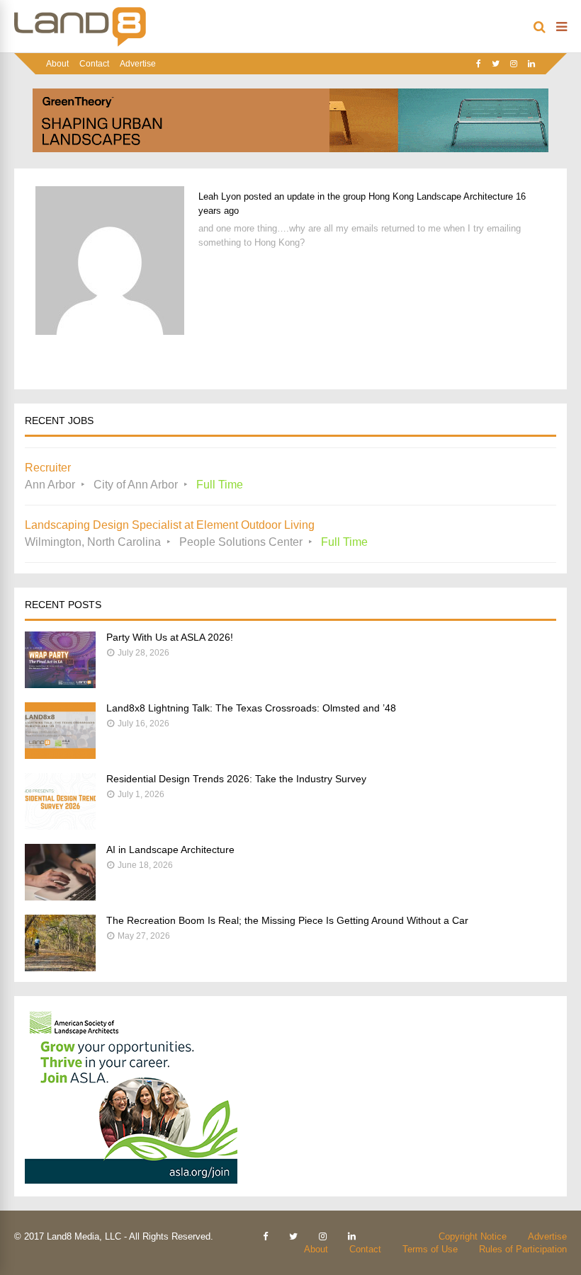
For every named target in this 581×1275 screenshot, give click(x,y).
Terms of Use (430, 1249)
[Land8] (80, 44)
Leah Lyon (219, 196)
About (57, 64)
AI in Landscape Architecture (170, 849)
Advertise (138, 64)
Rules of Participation (523, 1249)
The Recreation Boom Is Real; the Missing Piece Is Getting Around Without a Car (287, 920)
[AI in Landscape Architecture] (60, 897)
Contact (94, 64)
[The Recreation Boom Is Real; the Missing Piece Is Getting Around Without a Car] (60, 967)
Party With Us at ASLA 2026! (169, 637)
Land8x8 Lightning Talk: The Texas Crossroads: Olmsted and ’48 (251, 708)
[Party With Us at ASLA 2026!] (60, 684)
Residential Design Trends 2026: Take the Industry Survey (236, 778)
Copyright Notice (473, 1236)
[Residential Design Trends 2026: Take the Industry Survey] (60, 826)
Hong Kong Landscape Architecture (440, 196)
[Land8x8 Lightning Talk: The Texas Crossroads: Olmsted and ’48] (60, 755)
